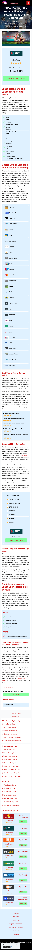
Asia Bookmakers (9, 724)
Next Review (16, 716)
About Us (16, 913)
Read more (14, 947)
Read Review (9, 820)
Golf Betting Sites (9, 749)
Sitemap (16, 934)
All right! (7, 947)
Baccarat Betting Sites (10, 802)
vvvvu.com (12, 942)
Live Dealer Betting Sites (11, 805)
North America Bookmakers (12, 737)
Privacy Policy (16, 920)
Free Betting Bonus (9, 785)
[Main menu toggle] (28, 3)
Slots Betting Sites (9, 788)
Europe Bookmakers (10, 730)
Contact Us (16, 931)
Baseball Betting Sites (10, 763)
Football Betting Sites (10, 759)
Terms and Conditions (16, 927)
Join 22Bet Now (16, 78)
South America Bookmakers (12, 740)
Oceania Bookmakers (10, 734)
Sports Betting (24, 455)
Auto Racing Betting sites (11, 769)
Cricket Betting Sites (10, 756)
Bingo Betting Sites (9, 795)
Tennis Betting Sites (9, 753)
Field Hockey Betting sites (11, 773)
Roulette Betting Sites (10, 798)
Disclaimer (16, 916)
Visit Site (16, 694)
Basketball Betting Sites (11, 766)
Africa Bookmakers (9, 727)
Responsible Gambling (16, 924)
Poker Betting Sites (9, 792)
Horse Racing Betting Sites (12, 776)
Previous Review (16, 713)
